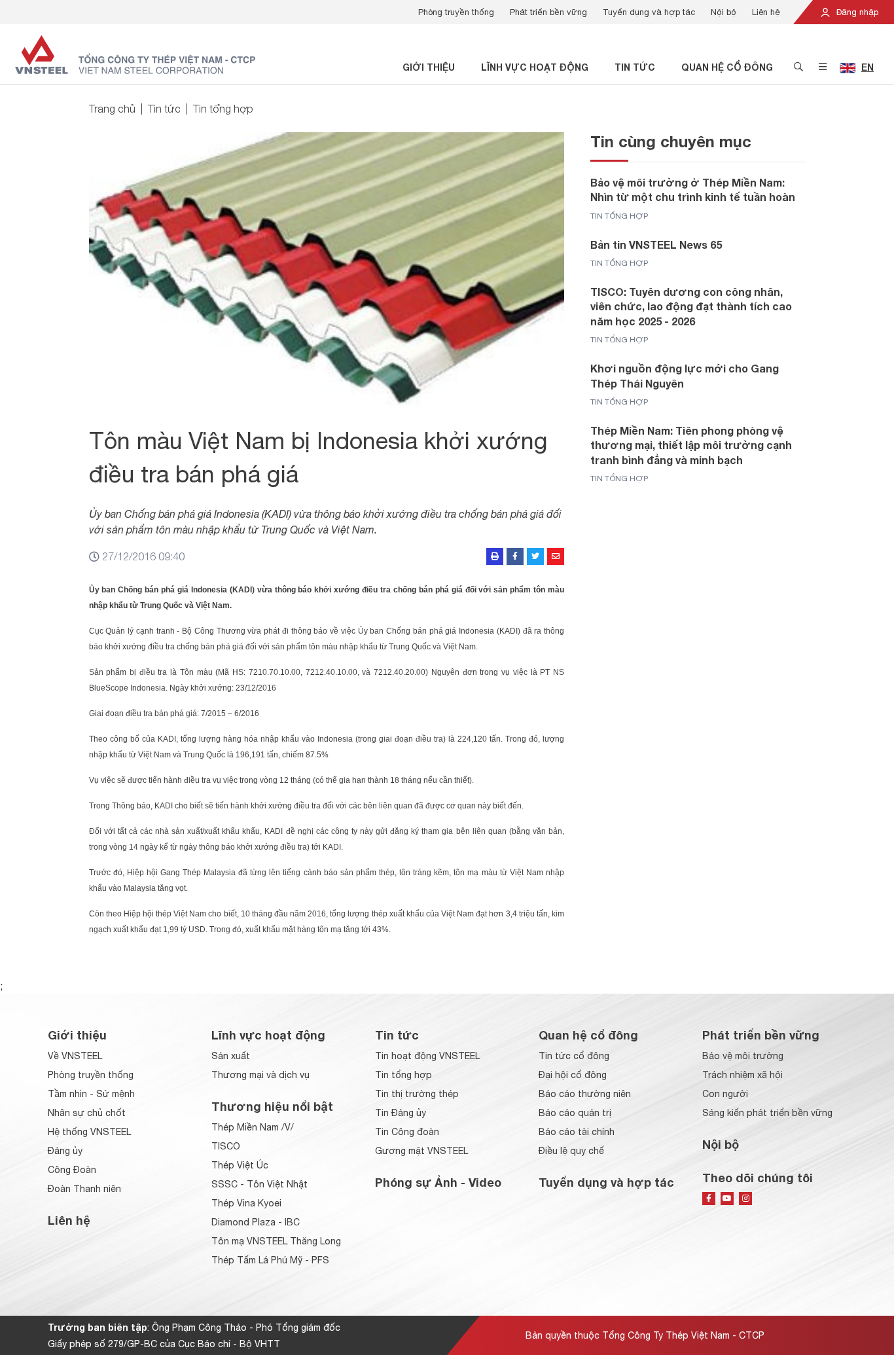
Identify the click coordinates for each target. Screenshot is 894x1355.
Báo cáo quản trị (575, 1113)
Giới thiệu (428, 67)
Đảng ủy (65, 1151)
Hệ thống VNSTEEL (89, 1132)
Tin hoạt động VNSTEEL (427, 1056)
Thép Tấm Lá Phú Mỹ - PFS (270, 1260)
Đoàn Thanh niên (84, 1188)
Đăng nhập (856, 12)
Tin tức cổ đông (574, 1056)
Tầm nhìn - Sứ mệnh (91, 1094)
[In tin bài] (494, 556)
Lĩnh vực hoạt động (534, 67)
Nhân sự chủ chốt (87, 1113)
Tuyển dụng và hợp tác (649, 12)
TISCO (225, 1146)
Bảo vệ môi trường (742, 1056)
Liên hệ (766, 12)
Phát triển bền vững (548, 12)
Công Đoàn (72, 1170)
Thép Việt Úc (239, 1165)
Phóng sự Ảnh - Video (438, 1182)
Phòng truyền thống (456, 12)
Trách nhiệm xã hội (742, 1075)
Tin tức (635, 67)
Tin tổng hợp (223, 109)
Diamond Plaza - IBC (255, 1222)
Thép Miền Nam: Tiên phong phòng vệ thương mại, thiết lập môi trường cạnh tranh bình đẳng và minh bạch (691, 445)
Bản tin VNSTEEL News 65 (656, 244)
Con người (725, 1094)
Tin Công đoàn (407, 1132)
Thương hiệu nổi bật (272, 1106)
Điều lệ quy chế (571, 1151)
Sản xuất (230, 1056)
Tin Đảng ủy (400, 1113)
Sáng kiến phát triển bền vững (767, 1113)
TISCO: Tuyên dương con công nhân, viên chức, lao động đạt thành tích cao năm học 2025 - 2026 (691, 306)
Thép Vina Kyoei (246, 1203)
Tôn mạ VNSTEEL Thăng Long (276, 1241)
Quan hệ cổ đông (727, 67)
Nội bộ (723, 12)
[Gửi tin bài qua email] (555, 556)
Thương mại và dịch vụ (260, 1075)
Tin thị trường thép (417, 1094)
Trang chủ (112, 109)
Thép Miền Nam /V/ (252, 1127)
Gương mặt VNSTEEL (421, 1151)
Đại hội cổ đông (573, 1075)
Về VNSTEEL (75, 1056)
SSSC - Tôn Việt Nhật (259, 1184)
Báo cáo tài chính (577, 1132)
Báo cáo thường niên (585, 1094)
